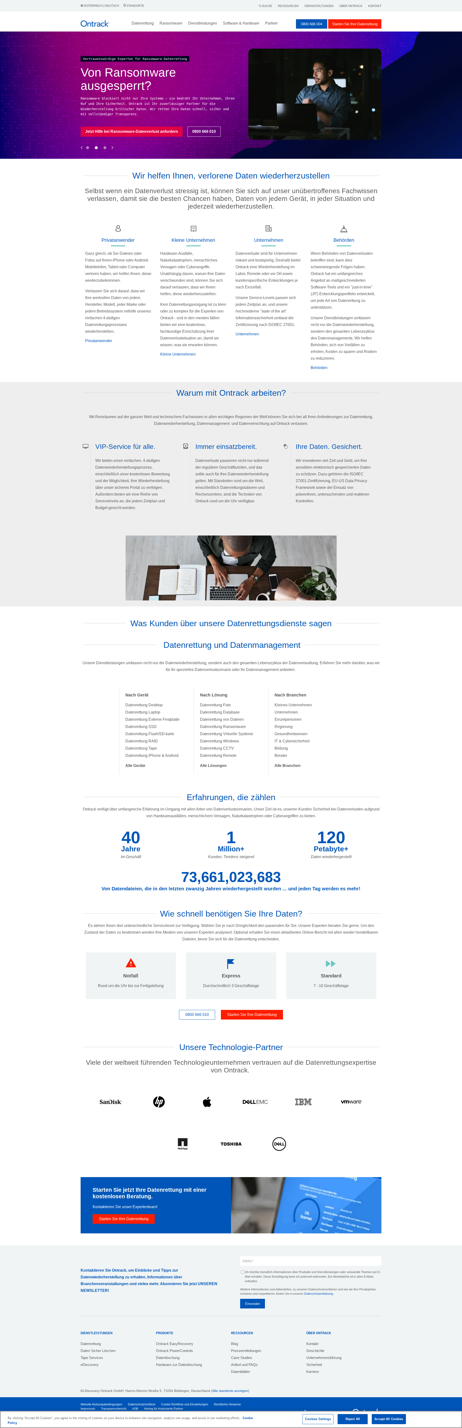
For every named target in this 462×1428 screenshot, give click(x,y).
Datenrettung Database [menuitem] (220, 712)
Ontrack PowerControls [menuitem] (174, 1351)
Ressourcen (288, 6)
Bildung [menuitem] (281, 748)
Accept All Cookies (388, 1419)
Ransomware (171, 23)
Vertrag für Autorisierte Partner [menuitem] (163, 1408)
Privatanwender (98, 341)
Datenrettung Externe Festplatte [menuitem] (152, 719)
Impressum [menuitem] (88, 1408)
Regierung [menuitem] (284, 727)
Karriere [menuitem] (312, 1372)
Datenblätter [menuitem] (240, 1372)
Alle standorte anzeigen (230, 1391)
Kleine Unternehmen (178, 354)
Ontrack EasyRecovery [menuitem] (174, 1344)
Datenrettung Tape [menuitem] (141, 748)
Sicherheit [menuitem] (314, 1365)
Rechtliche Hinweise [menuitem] (227, 1404)
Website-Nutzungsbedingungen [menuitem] (101, 1404)
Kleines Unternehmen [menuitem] (293, 705)
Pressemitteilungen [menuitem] (246, 1351)
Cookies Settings (318, 1419)
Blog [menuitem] (234, 1344)
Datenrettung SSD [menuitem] (141, 727)
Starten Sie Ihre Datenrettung (355, 24)
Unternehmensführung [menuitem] (323, 1358)
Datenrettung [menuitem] (91, 1344)
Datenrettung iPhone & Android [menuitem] (152, 755)
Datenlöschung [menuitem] (168, 1358)
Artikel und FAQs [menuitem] (244, 1365)
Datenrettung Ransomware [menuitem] (223, 727)
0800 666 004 (311, 24)
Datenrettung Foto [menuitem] (215, 705)
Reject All (353, 1419)
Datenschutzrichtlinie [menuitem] (141, 1404)
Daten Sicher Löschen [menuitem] (98, 1351)
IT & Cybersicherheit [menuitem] (292, 741)
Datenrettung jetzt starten (108, 136)
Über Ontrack (350, 6)
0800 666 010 (157, 136)
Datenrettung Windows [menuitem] (219, 741)
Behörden (319, 368)
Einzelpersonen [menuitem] (288, 719)
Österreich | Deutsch (101, 5)
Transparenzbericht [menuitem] (113, 1408)
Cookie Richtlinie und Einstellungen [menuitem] (184, 1404)
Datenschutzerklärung (318, 1293)
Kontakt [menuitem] (312, 1344)
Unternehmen (247, 334)
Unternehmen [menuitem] (286, 712)
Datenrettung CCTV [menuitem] (217, 748)
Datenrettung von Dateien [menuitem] (222, 719)
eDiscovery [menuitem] (90, 1365)
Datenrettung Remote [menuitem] (218, 755)
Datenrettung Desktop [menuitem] (144, 705)
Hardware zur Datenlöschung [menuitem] (179, 1365)
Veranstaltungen (319, 6)
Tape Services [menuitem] (92, 1358)
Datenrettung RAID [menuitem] (141, 741)
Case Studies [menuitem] (241, 1358)
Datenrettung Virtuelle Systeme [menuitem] (226, 734)
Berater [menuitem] (281, 755)
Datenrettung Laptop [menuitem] (142, 712)
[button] (82, 142)
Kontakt (374, 6)
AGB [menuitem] (135, 1408)
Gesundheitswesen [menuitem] (291, 734)
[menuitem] (135, 766)
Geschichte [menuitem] (315, 1351)
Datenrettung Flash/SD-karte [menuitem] (149, 734)
